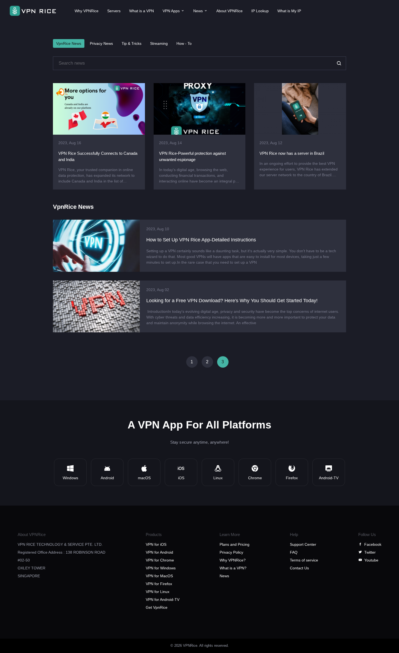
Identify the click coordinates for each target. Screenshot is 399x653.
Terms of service (304, 560)
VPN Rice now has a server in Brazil (291, 153)
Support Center (303, 544)
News (224, 576)
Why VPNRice (87, 11)
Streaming (159, 43)
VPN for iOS (156, 544)
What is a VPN (141, 11)
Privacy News (101, 43)
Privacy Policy (231, 552)
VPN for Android (159, 552)
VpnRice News (68, 43)
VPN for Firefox (159, 584)
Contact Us (299, 568)
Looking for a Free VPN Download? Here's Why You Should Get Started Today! (232, 300)
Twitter (370, 552)
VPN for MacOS (159, 576)
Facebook (372, 544)
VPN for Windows (161, 568)
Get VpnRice (156, 607)
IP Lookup (260, 11)
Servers (114, 11)
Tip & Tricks (131, 43)
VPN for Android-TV (162, 599)
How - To (184, 43)
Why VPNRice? (233, 560)
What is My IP (289, 11)
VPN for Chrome (160, 560)
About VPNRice (229, 11)
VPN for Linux (157, 591)
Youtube (371, 560)
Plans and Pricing (234, 544)
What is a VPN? (233, 568)
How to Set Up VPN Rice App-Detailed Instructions (201, 239)
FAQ (293, 552)
